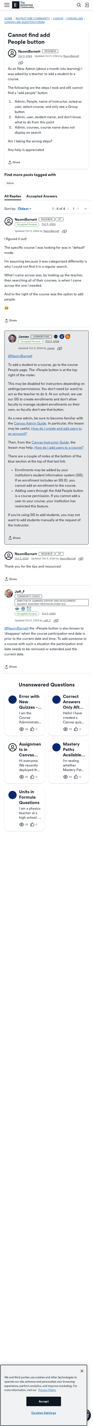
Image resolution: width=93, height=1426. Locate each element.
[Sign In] (87, 5)
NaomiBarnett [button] (29, 51)
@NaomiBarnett (20, 356)
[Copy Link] (20, 63)
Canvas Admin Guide (30, 423)
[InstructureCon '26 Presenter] (29, 609)
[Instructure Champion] (17, 609)
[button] (12, 53)
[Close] (82, 1371)
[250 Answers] (68, 337)
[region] (43, 1395)
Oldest (23, 209)
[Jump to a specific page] (85, 208)
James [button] (23, 337)
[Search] (79, 5)
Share (14, 163)
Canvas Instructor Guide (50, 442)
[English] (23, 5)
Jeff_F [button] (20, 592)
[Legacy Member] (62, 337)
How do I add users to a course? (58, 447)
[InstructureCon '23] (23, 609)
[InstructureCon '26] (56, 337)
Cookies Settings (43, 1413)
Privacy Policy (47, 1390)
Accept (44, 1401)
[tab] (13, 196)
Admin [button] (10, 183)
